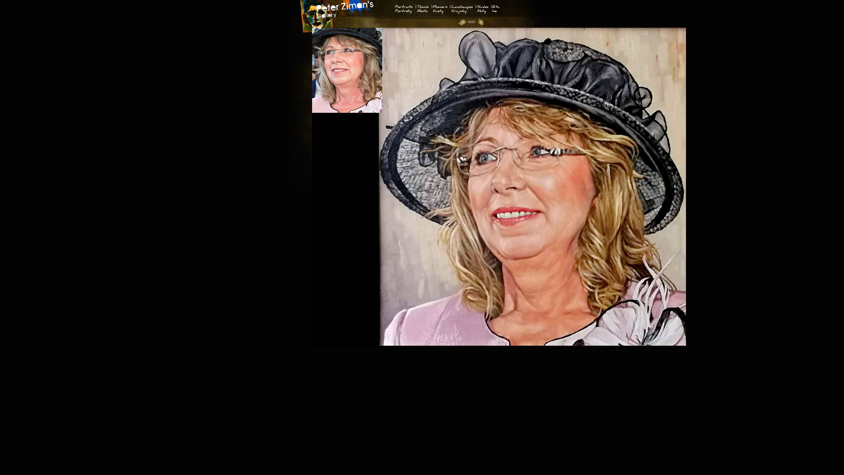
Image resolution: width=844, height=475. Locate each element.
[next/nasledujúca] (480, 22)
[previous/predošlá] (462, 22)
